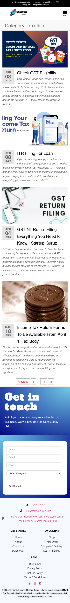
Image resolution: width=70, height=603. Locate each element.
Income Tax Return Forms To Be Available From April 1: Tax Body (41, 334)
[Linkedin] (40, 583)
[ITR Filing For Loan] (35, 129)
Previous (23, 381)
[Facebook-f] (29, 583)
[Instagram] (35, 583)
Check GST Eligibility (36, 72)
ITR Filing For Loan (35, 153)
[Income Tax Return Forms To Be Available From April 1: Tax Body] (35, 301)
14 (43, 381)
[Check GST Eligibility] (35, 49)
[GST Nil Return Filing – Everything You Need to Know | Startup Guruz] (35, 205)
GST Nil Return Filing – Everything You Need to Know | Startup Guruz (39, 236)
